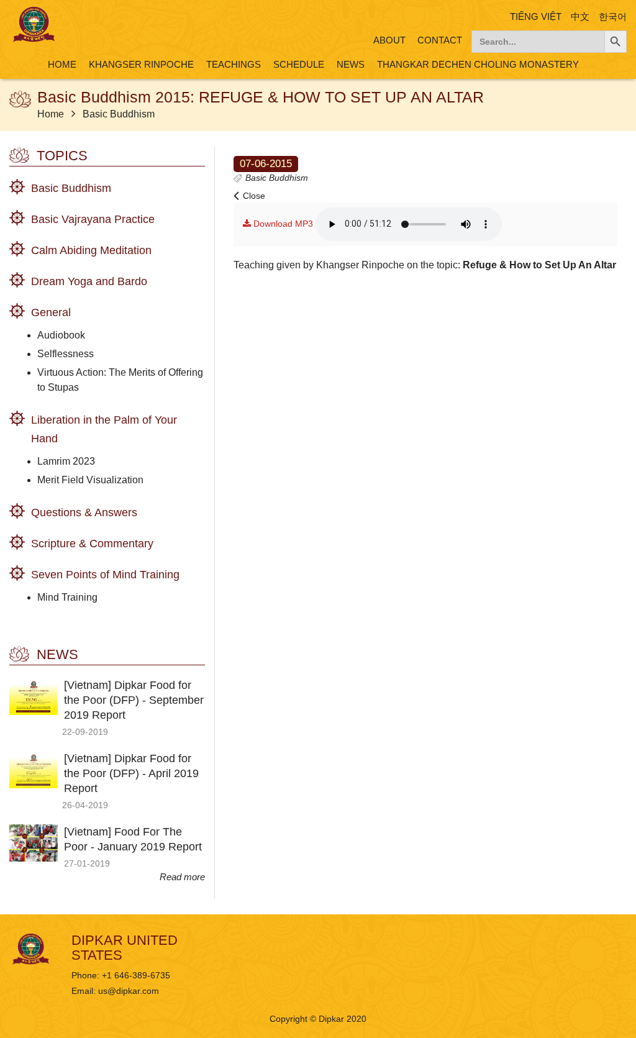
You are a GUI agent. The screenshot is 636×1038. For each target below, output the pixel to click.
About (389, 40)
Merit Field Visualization (90, 480)
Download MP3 (282, 224)
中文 (580, 16)
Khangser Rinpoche (141, 64)
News (351, 64)
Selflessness (65, 353)
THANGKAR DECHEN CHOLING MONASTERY (478, 64)
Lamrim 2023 (66, 461)
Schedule (298, 64)
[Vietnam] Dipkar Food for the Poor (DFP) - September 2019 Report (134, 700)
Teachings (233, 64)
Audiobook (61, 335)
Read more (182, 877)
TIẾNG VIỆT (535, 16)
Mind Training (67, 597)
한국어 (613, 16)
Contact (439, 40)
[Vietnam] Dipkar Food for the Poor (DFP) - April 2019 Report (131, 773)
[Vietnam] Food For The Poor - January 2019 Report (133, 839)
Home (62, 64)
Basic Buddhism (119, 114)
